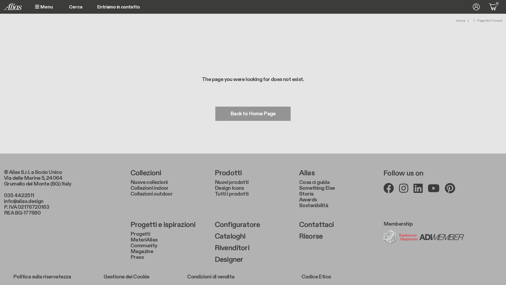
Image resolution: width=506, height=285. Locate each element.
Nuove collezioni (149, 182)
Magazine (141, 251)
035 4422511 (19, 195)
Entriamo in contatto (118, 7)
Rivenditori (232, 248)
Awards (308, 200)
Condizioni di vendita (210, 277)
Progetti (140, 234)
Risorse (311, 236)
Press (137, 257)
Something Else (317, 188)
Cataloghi (230, 236)
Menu (46, 7)
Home (460, 20)
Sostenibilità (313, 205)
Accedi (476, 6)
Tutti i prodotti (232, 194)
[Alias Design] (13, 6)
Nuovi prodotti (232, 182)
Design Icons (229, 188)
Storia (306, 194)
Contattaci (316, 225)
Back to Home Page (253, 113)
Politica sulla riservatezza (42, 277)
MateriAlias (143, 240)
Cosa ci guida (314, 182)
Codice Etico (316, 277)
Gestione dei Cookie (126, 277)
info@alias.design (23, 201)
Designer (229, 259)
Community (143, 246)
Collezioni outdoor (151, 194)
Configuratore (237, 225)
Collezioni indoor (149, 188)
